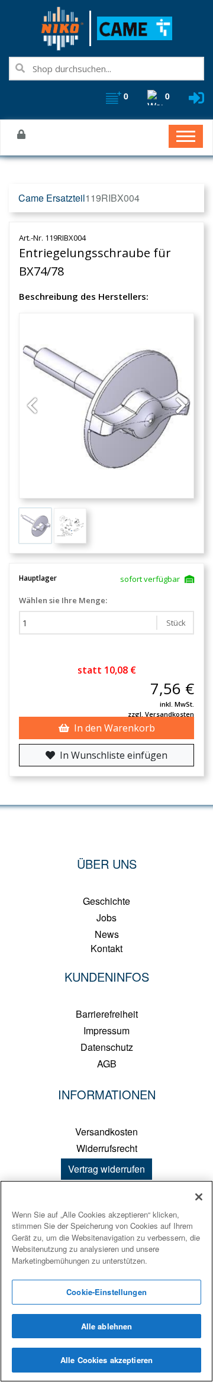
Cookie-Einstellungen (106, 1291)
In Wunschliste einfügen (113, 755)
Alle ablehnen (107, 1326)
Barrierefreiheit (107, 1014)
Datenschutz (106, 1047)
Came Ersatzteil (51, 198)
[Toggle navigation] (186, 136)
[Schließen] (199, 1197)
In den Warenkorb (114, 727)
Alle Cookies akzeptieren (106, 1359)
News (107, 934)
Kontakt (106, 948)
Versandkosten (106, 1131)
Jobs (106, 917)
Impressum (106, 1030)
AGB (107, 1063)
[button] (32, 406)
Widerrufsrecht (106, 1148)
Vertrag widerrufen (106, 1169)
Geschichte (106, 901)
